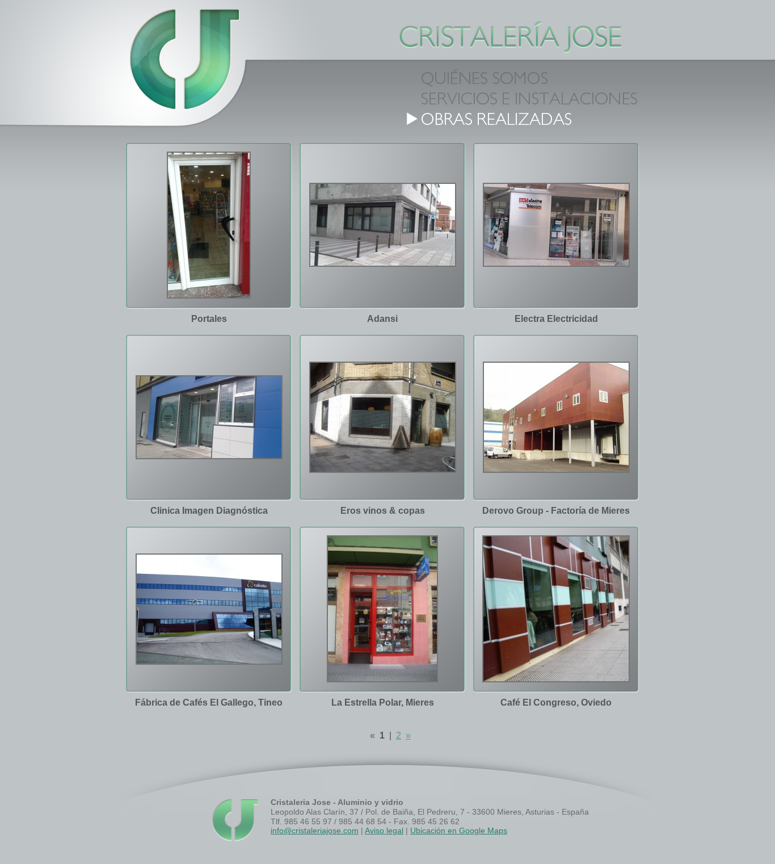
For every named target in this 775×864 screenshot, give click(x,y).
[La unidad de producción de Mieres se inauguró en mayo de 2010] (556, 416)
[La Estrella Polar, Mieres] (382, 608)
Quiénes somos (528, 77)
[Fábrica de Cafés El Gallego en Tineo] (209, 608)
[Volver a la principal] (182, 62)
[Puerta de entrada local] (209, 224)
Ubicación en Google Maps (458, 830)
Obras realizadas (528, 118)
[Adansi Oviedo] (382, 224)
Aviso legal (384, 830)
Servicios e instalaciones (528, 97)
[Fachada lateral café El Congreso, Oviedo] (556, 608)
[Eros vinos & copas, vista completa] (382, 416)
